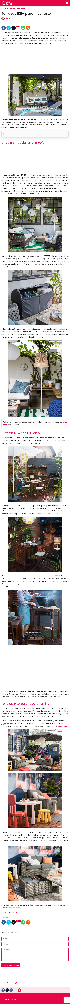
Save (19, 26)
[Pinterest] (19, 990)
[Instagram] (11, 990)
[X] (13, 28)
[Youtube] (15, 990)
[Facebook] (3, 28)
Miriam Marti (9, 18)
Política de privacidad (9, 999)
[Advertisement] (35, 59)
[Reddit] (28, 28)
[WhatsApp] (23, 28)
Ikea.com (17, 912)
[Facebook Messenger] (8, 28)
